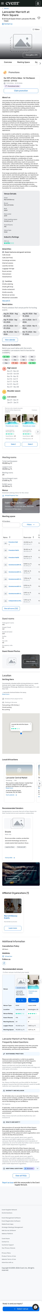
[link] (17, 823)
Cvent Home (6, 1238)
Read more (5, 694)
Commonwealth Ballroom (15, 564)
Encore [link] (8, 832)
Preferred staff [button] (21, 847)
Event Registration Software (11, 1221)
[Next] (40, 63)
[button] (38, 431)
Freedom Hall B (14, 557)
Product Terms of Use (9, 1256)
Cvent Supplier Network (9, 1210)
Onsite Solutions (7, 1213)
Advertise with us (7, 1262)
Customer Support (8, 1245)
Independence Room (15, 601)
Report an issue (8, 1183)
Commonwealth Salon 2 (15, 579)
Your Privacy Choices (8, 1248)
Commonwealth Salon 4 (15, 593)
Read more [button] (9, 788)
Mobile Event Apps (7, 1224)
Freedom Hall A (14, 550)
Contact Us (5, 1241)
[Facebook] (4, 963)
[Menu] (2, 3)
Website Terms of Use (9, 1259)
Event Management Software (11, 1218)
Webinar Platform (7, 1233)
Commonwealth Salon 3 (15, 586)
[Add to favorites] (39, 18)
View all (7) (6, 301)
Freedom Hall (13, 542)
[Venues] (38, 3)
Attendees (6, 521)
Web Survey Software (9, 1230)
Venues (6, 8)
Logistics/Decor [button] (9, 847)
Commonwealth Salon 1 (15, 572)
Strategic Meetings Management (12, 1227)
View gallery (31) (31, 55)
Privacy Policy (6, 1253)
